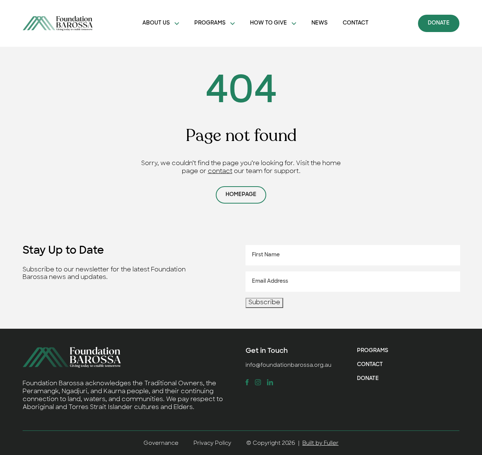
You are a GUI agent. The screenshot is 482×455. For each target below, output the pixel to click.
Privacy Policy (212, 443)
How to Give (268, 23)
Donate (439, 23)
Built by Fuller (320, 443)
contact (220, 172)
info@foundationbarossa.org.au (288, 365)
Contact (356, 23)
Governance (160, 443)
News (319, 23)
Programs (210, 23)
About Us (156, 23)
